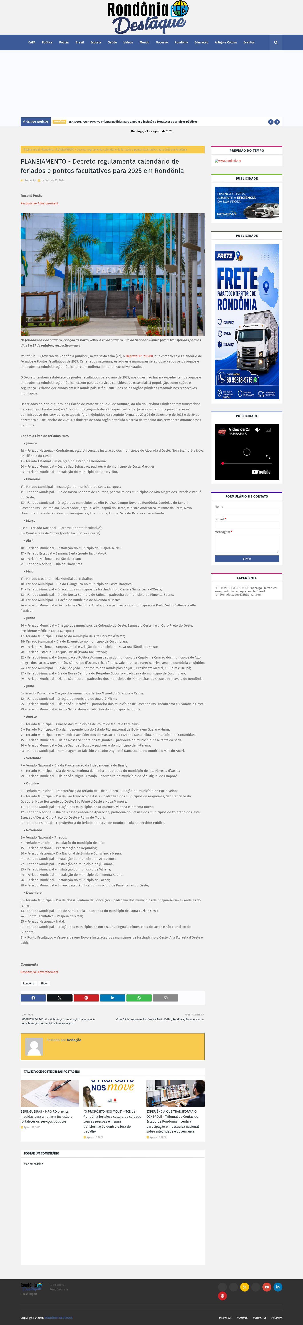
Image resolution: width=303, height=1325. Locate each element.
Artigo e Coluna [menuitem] (226, 42)
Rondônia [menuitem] (181, 42)
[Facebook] (255, 1287)
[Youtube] (233, 1287)
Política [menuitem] (47, 42)
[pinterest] (222, 1296)
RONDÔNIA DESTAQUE (58, 1317)
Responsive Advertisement (39, 203)
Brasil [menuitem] (79, 42)
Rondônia (48, 149)
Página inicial (32, 149)
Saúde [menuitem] (112, 42)
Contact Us (259, 1317)
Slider (44, 983)
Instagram (225, 1317)
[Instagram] (222, 1287)
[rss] (244, 1287)
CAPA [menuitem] (31, 42)
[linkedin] (277, 1287)
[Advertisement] (151, 84)
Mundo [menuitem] (144, 42)
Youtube (242, 1317)
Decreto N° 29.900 (139, 356)
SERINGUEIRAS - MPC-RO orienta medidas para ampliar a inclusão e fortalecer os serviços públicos (133, 121)
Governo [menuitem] (162, 42)
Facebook (276, 1317)
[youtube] (266, 1287)
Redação (30, 180)
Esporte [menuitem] (96, 42)
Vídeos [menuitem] (128, 42)
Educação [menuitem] (201, 42)
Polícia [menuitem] (64, 42)
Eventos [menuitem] (249, 42)
